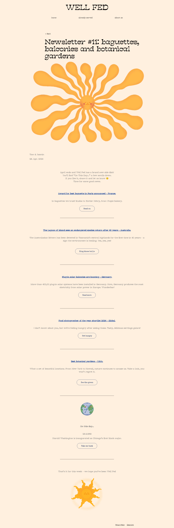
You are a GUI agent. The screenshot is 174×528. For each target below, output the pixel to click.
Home (53, 17)
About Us (119, 17)
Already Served (86, 17)
